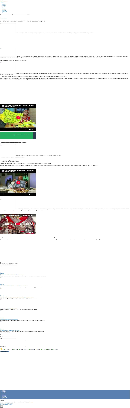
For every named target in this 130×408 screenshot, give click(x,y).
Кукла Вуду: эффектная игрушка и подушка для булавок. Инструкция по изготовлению (17, 296)
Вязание (4, 5)
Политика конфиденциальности (6, 403)
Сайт (1, 338)
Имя (1, 334)
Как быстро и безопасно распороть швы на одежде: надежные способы (14, 285)
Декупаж (4, 6)
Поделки (4, 10)
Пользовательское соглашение (6, 404)
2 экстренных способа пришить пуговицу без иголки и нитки (12, 274)
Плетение (4, 9)
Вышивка (4, 4)
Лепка (3, 7)
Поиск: (1, 14)
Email (1, 336)
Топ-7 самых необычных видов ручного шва (8, 308)
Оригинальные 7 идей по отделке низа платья (9, 319)
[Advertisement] (57, 40)
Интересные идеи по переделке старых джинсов (9, 330)
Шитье (3, 12)
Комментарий (3, 346)
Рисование (4, 11)
